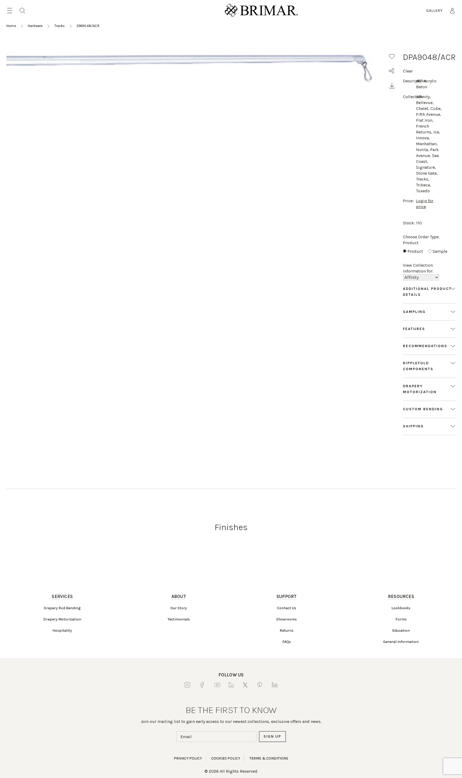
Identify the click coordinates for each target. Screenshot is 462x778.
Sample (440, 251)
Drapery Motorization (62, 619)
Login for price (424, 203)
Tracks (59, 26)
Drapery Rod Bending (62, 608)
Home (11, 26)
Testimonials (179, 619)
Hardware (35, 26)
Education (401, 630)
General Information (401, 641)
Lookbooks (400, 608)
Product (415, 251)
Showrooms (286, 619)
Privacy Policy (188, 758)
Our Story (178, 608)
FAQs (286, 641)
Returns (287, 630)
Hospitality (62, 630)
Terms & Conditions (268, 758)
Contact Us (286, 608)
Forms (401, 619)
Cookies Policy (225, 758)
